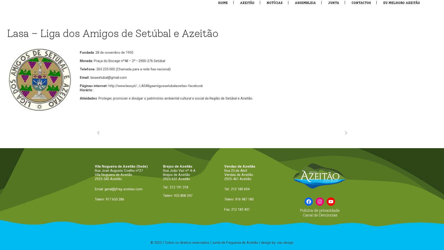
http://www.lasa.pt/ (122, 86)
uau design (285, 243)
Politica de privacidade (319, 210)
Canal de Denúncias (319, 215)
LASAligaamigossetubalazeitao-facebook (171, 86)
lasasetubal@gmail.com (108, 77)
